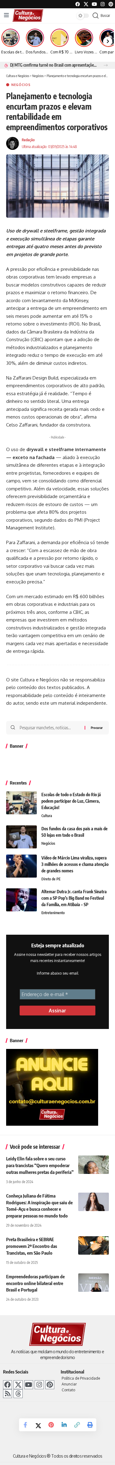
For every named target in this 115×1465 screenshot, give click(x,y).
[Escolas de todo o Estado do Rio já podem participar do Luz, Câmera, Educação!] (21, 802)
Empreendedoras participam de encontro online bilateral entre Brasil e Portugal (35, 1283)
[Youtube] (94, 4)
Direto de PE (50, 879)
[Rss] (7, 1393)
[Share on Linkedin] (64, 1424)
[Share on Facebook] (25, 1424)
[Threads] (17, 1393)
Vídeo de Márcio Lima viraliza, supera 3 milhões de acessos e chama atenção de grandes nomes (75, 864)
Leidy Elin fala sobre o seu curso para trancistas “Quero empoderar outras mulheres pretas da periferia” (40, 1165)
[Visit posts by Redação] (12, 143)
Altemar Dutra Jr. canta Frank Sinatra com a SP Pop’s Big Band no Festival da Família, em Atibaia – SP (74, 898)
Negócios (21, 84)
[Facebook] (78, 4)
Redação (28, 140)
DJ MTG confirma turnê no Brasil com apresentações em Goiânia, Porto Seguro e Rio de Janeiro (53, 65)
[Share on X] (38, 1424)
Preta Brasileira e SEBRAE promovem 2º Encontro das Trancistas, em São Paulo (31, 1246)
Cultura (46, 815)
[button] (106, 65)
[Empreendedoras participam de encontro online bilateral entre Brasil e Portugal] (93, 1282)
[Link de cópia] (77, 1424)
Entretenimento (53, 912)
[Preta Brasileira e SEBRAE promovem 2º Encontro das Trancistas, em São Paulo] (93, 1245)
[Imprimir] (89, 1424)
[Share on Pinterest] (51, 1424)
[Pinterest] (111, 4)
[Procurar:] (50, 727)
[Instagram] (39, 1384)
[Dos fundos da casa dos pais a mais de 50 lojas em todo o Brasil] (21, 836)
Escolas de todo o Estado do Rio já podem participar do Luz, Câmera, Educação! (71, 801)
